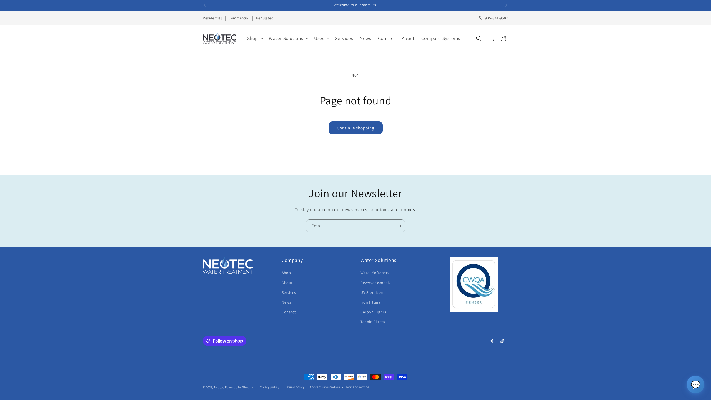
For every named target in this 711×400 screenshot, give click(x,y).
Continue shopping (355, 128)
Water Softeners (374, 272)
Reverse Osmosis (375, 282)
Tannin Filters (372, 321)
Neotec (219, 387)
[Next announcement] (506, 5)
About (287, 282)
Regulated (264, 18)
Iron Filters (370, 302)
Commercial (239, 18)
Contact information (325, 387)
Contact (289, 311)
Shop (286, 272)
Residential (212, 18)
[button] (255, 38)
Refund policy (294, 387)
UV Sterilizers (372, 292)
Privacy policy (269, 387)
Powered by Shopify (239, 387)
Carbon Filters (373, 311)
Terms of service (357, 387)
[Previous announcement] (205, 5)
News (286, 302)
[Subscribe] (399, 225)
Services (289, 292)
